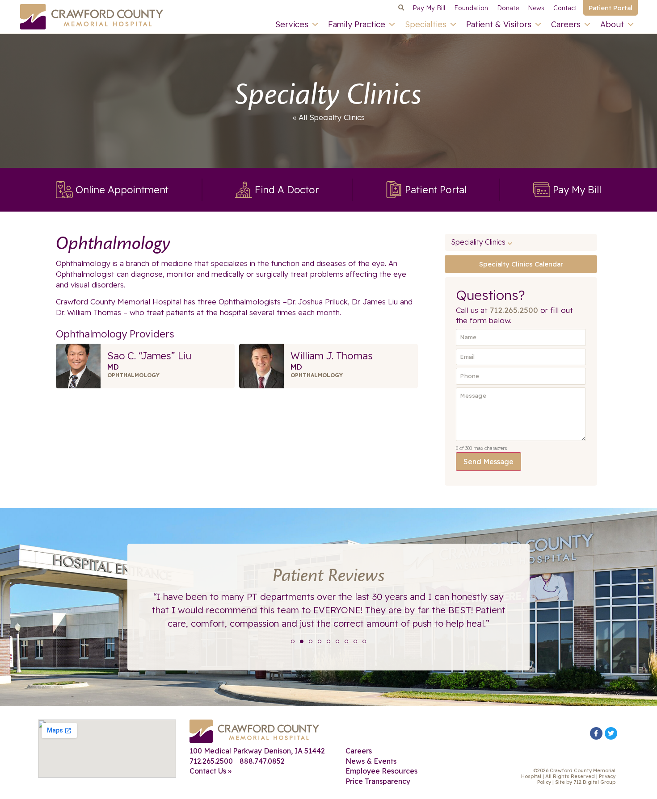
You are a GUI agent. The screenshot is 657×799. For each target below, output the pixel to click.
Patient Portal (436, 189)
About (612, 24)
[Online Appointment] (64, 189)
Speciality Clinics (478, 241)
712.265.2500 (514, 310)
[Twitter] (611, 733)
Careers (566, 24)
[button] (401, 8)
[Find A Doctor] (243, 189)
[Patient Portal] (393, 189)
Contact (565, 8)
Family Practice (356, 24)
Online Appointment (122, 189)
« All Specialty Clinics (329, 117)
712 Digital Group (594, 782)
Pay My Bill (429, 8)
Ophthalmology (133, 375)
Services (291, 24)
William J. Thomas (331, 356)
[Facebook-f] (596, 733)
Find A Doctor (287, 189)
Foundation (471, 8)
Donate (508, 8)
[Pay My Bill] (541, 189)
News (536, 8)
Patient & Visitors (498, 24)
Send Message (488, 461)
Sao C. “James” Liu (149, 356)
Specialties (425, 24)
